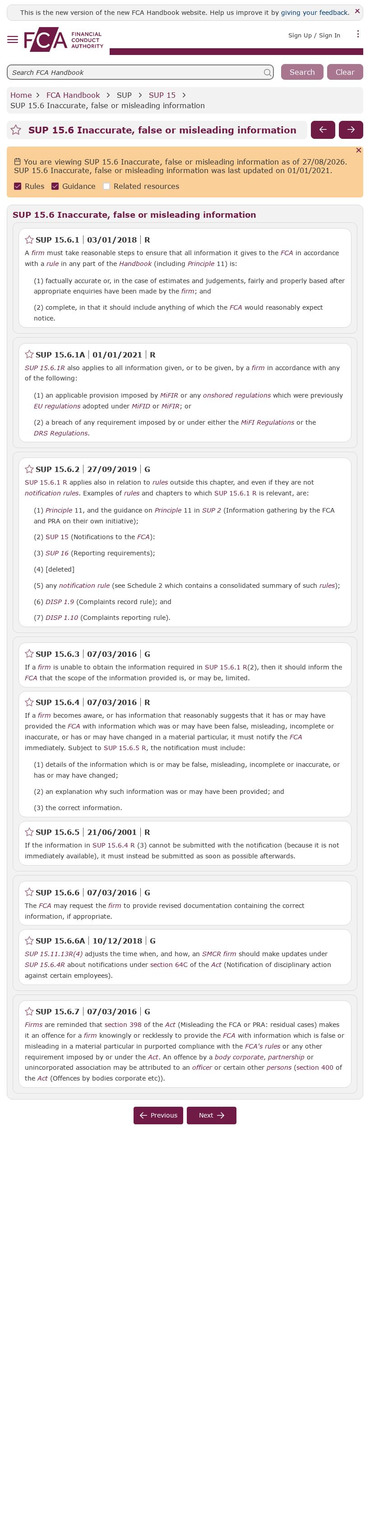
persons (279, 1067)
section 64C (169, 964)
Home (21, 95)
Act (216, 965)
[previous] (323, 130)
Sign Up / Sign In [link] (314, 35)
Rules (34, 186)
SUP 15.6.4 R (113, 844)
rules (160, 482)
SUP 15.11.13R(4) (54, 953)
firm (38, 253)
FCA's (254, 1046)
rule (52, 264)
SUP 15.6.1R (45, 367)
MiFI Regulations (267, 422)
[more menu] (358, 34)
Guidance (79, 186)
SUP (124, 95)
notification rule (84, 585)
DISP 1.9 (60, 601)
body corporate (239, 1057)
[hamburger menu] (12, 40)
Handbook (135, 264)
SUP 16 (57, 552)
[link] (64, 39)
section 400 (314, 1067)
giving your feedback (314, 12)
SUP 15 (162, 95)
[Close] (358, 11)
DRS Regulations (61, 433)
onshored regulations (237, 395)
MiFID (141, 406)
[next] (351, 130)
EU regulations (57, 406)
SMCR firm (219, 954)
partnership (286, 1057)
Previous (164, 1115)
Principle (201, 264)
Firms (33, 1025)
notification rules (52, 493)
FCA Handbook (73, 95)
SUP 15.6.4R (45, 964)
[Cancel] (359, 151)
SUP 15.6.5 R (125, 747)
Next (206, 1115)
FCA (287, 253)
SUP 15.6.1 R (46, 482)
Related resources (146, 186)
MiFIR (169, 395)
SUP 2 (211, 509)
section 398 (123, 1024)
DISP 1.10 (62, 617)
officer (202, 1067)
